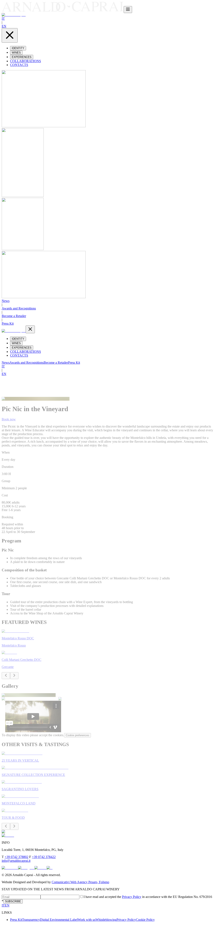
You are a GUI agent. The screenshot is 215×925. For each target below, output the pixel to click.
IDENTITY (18, 48)
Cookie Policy (145, 919)
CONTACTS (19, 65)
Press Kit (8, 323)
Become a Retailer (14, 316)
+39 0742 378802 (16, 857)
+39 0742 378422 (44, 857)
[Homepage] (63, 10)
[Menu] (128, 9)
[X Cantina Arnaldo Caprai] (49, 868)
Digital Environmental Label (59, 919)
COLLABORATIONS (25, 61)
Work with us (87, 919)
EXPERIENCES (21, 57)
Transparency (31, 919)
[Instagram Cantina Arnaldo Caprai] (26, 868)
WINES (16, 52)
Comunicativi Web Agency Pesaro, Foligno (80, 882)
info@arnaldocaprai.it (16, 860)
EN (4, 26)
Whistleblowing (106, 919)
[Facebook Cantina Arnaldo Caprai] (10, 868)
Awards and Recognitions (19, 308)
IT (3, 18)
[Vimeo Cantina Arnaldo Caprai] (40, 868)
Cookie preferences (77, 735)
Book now (9, 419)
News (5, 301)
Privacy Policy (131, 897)
